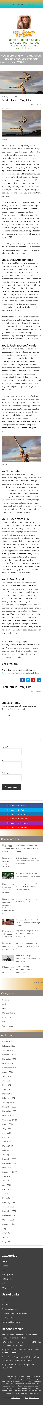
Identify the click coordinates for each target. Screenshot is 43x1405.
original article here (31, 673)
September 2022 (9, 1172)
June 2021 (6, 1237)
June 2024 (6, 1081)
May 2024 (6, 1085)
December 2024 (9, 1055)
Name (5, 747)
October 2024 (8, 1063)
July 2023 (6, 1128)
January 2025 (8, 1050)
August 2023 (7, 1124)
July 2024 (6, 1076)
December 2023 (9, 1107)
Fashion (5, 1004)
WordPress (16, 1398)
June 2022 (6, 1185)
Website (5, 773)
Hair (4, 1008)
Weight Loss (10, 96)
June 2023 (6, 1133)
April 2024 (6, 1089)
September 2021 (9, 1224)
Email (5, 760)
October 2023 (8, 1115)
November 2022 (9, 1163)
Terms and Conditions (11, 1322)
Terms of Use (19, 1393)
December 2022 (9, 1159)
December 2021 (9, 1211)
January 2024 (8, 1102)
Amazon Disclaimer (10, 1309)
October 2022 (8, 1167)
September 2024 (9, 1068)
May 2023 (6, 1137)
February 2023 (8, 1150)
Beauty (5, 1000)
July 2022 (6, 1181)
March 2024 (7, 1094)
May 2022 (6, 1189)
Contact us (6, 1300)
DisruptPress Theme (32, 1398)
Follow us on (17, 805)
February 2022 (8, 1202)
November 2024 (9, 1059)
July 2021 (6, 1233)
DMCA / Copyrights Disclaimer (14, 1313)
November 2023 (9, 1111)
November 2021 (9, 1215)
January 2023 (8, 1154)
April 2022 (6, 1194)
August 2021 (7, 1228)
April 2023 (6, 1141)
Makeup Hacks (8, 1013)
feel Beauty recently (24, 4)
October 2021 (8, 1220)
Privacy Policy (7, 1318)
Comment (6, 715)
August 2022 (7, 1176)
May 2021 (6, 1241)
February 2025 (8, 1046)
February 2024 (8, 1098)
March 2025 (7, 1041)
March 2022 (7, 1198)
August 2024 (7, 1072)
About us (6, 1304)
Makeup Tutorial (9, 1017)
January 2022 (8, 1207)
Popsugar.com (8, 673)
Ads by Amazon (36, 104)
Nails (4, 1021)
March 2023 (7, 1146)
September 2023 (9, 1120)
